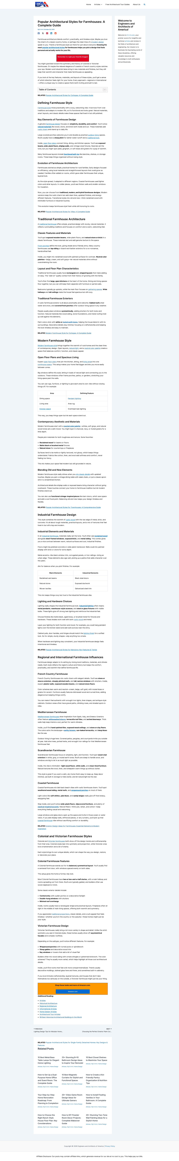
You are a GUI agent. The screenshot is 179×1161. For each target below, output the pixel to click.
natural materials (44, 127)
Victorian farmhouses (56, 841)
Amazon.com (72, 991)
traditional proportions (60, 914)
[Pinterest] (47, 33)
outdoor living (93, 135)
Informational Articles (48, 1009)
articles (127, 41)
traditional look (93, 138)
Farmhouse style (44, 108)
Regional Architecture (48, 1006)
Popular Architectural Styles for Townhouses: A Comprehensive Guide (73, 507)
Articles (43, 1001)
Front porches (43, 246)
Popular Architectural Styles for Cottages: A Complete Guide (69, 95)
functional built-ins (71, 154)
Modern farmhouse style (47, 346)
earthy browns (70, 730)
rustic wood (70, 520)
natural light (74, 348)
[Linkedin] (51, 33)
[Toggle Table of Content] (104, 89)
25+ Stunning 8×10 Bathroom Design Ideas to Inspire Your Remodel (72, 1060)
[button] (101, 4)
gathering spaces (95, 289)
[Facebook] (39, 33)
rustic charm (43, 129)
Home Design (54, 1066)
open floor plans (49, 143)
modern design (98, 42)
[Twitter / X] (43, 33)
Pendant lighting (74, 398)
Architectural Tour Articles (50, 1014)
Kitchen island (45, 409)
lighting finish (89, 633)
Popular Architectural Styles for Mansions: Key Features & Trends (71, 650)
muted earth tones (70, 322)
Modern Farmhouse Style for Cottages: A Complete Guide (68, 333)
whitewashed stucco (57, 719)
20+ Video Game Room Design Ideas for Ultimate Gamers (72, 1098)
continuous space (45, 364)
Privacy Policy (110, 1146)
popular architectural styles (53, 47)
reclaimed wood (100, 536)
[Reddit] (55, 33)
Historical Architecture (48, 1003)
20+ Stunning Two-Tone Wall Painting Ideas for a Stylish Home (96, 1118)
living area (87, 362)
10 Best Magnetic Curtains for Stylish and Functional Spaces (72, 1077)
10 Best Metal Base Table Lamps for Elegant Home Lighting (48, 1060)
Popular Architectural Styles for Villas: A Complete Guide (68, 212)
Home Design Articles (48, 1012)
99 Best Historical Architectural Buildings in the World (61, 1017)
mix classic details (83, 474)
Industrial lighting (86, 606)
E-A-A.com (131, 35)
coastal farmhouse (45, 820)
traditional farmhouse (47, 224)
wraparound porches (79, 790)
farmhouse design (53, 124)
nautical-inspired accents (48, 807)
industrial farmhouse (50, 536)
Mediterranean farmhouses (48, 717)
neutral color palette (92, 348)
